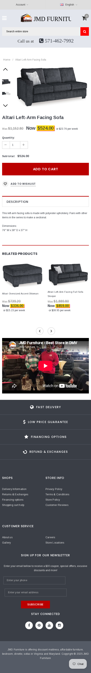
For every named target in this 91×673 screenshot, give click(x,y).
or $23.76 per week (67, 128)
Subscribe (35, 604)
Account (20, 4)
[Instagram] (59, 625)
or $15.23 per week (14, 310)
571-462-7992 (59, 41)
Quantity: (8, 137)
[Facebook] (29, 625)
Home (6, 59)
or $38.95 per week (59, 310)
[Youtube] (49, 625)
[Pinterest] (39, 625)
